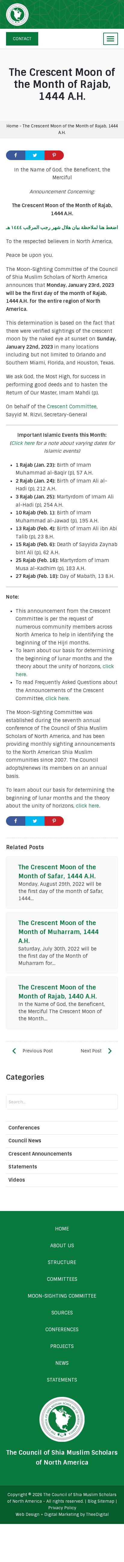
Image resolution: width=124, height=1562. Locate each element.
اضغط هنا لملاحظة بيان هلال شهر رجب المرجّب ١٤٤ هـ (62, 227)
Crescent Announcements (40, 1154)
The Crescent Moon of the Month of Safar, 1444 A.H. (57, 871)
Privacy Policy (62, 1507)
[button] (110, 39)
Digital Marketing (61, 1514)
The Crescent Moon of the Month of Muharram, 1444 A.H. (58, 932)
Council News (24, 1141)
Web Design (27, 1514)
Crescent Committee (72, 406)
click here (87, 806)
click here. (57, 698)
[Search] (80, 1102)
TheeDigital (97, 1514)
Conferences (24, 1128)
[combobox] (37, 1102)
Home (12, 126)
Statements (22, 1167)
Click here (22, 443)
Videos (16, 1180)
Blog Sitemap (101, 1501)
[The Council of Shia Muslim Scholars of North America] (17, 14)
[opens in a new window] (15, 155)
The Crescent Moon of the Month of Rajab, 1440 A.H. (57, 991)
